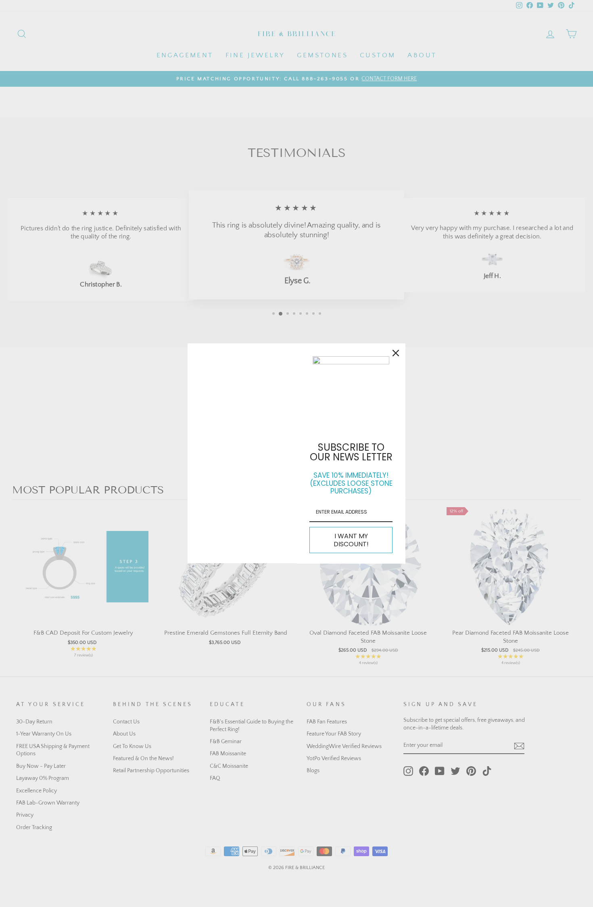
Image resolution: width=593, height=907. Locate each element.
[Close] (395, 353)
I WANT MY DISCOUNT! (351, 539)
